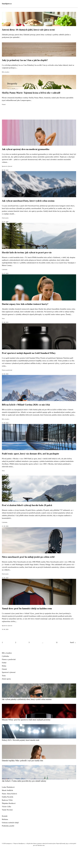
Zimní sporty (5, 218)
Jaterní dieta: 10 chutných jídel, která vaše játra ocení (28, 29)
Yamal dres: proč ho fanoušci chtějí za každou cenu (27, 608)
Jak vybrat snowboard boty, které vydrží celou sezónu (28, 201)
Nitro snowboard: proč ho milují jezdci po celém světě (28, 557)
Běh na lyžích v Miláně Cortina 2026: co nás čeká (26, 404)
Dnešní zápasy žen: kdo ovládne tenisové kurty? (25, 304)
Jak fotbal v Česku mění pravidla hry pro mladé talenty (24, 781)
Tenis (3, 318)
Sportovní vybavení (7, 166)
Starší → (73, 642)
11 (57, 642)
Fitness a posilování (7, 370)
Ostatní (4, 104)
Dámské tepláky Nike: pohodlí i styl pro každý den (22, 760)
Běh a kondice (5, 72)
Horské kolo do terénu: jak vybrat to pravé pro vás (27, 252)
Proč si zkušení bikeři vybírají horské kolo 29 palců (27, 505)
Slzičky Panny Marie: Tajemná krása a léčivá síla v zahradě (31, 92)
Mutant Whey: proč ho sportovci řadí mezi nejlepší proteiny (26, 720)
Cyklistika (4, 269)
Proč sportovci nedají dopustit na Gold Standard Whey (29, 353)
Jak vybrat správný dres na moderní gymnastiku (25, 149)
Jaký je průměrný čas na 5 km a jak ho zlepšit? (25, 60)
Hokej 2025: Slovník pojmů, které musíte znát (20, 740)
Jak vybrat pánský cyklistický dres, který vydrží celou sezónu (27, 699)
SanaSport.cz (7, 4)
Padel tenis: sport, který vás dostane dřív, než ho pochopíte (30, 453)
